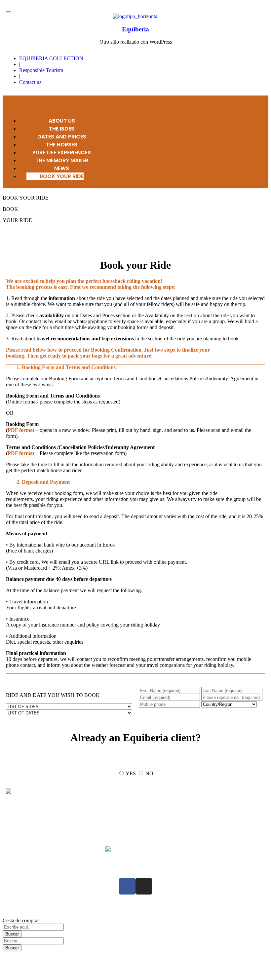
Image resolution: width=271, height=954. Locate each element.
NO (149, 773)
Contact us (30, 82)
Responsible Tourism (41, 70)
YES (131, 773)
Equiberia (135, 29)
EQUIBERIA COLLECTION (51, 58)
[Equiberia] (136, 16)
